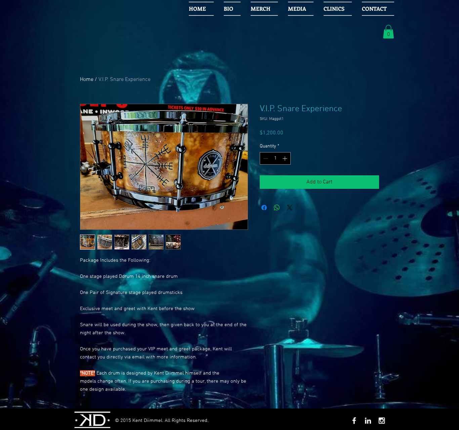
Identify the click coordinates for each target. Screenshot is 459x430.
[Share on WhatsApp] (277, 208)
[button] (388, 32)
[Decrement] (265, 158)
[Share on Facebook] (264, 208)
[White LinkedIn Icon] (368, 420)
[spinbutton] (275, 158)
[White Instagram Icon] (381, 420)
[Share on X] (290, 208)
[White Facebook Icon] (354, 420)
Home (86, 79)
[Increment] (285, 158)
